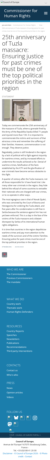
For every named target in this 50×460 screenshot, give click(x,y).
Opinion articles (15, 392)
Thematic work (14, 307)
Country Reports (15, 331)
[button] (25, 3)
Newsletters (13, 339)
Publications (13, 343)
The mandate (13, 282)
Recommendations (16, 346)
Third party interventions (19, 350)
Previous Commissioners (19, 278)
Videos (10, 397)
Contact (28, 456)
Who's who (12, 374)
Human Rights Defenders (20, 311)
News (10, 388)
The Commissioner (16, 274)
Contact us (12, 370)
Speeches (12, 335)
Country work (14, 303)
